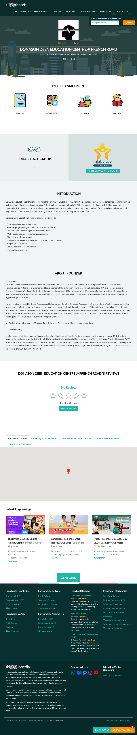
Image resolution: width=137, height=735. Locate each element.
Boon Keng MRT (13, 604)
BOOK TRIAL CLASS (124, 729)
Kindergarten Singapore (114, 608)
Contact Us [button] (122, 11)
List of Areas (14, 631)
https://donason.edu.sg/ (68, 43)
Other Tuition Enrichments (20, 444)
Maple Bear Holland (78, 614)
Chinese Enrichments (48, 608)
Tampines (10, 627)
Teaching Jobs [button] (87, 11)
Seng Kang (10, 619)
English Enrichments (47, 604)
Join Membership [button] (22, 11)
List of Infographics (114, 628)
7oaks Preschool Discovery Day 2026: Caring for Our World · (110, 542)
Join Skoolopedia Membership (103, 171)
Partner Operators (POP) (114, 600)
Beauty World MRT (47, 623)
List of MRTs (14, 608)
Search (130, 23)
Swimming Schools (46, 600)
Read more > (13, 561)
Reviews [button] (70, 11)
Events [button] (58, 11)
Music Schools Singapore (114, 619)
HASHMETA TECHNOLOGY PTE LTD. (35, 720)
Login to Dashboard (112, 675)
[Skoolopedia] (16, 4)
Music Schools (44, 596)
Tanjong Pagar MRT (15, 600)
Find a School (42, 11)
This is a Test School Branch (81, 596)
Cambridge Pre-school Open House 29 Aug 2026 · (67, 542)
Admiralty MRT (13, 596)
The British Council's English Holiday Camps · (24, 542)
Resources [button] (106, 11)
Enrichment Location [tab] (17, 438)
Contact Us (103, 730)
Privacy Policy (112, 720)
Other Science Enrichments (108, 438)
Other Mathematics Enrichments (76, 438)
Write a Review (68, 408)
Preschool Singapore (112, 596)
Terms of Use (124, 720)
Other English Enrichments (43, 438)
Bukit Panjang (12, 623)
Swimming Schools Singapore (116, 624)
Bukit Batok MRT (46, 627)
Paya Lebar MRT (45, 619)
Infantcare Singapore (112, 604)
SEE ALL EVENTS (68, 578)
